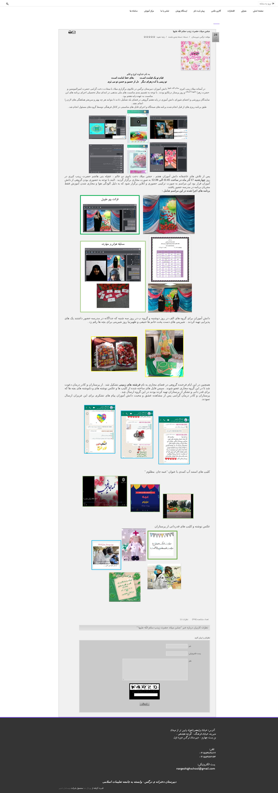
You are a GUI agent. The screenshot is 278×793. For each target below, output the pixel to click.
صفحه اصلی (258, 11)
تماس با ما (165, 11)
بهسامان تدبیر (64, 788)
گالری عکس (216, 11)
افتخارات (231, 11)
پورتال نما (87, 788)
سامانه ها (134, 11)
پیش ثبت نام (199, 11)
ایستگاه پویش (181, 11)
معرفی (243, 11)
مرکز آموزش (149, 11)
